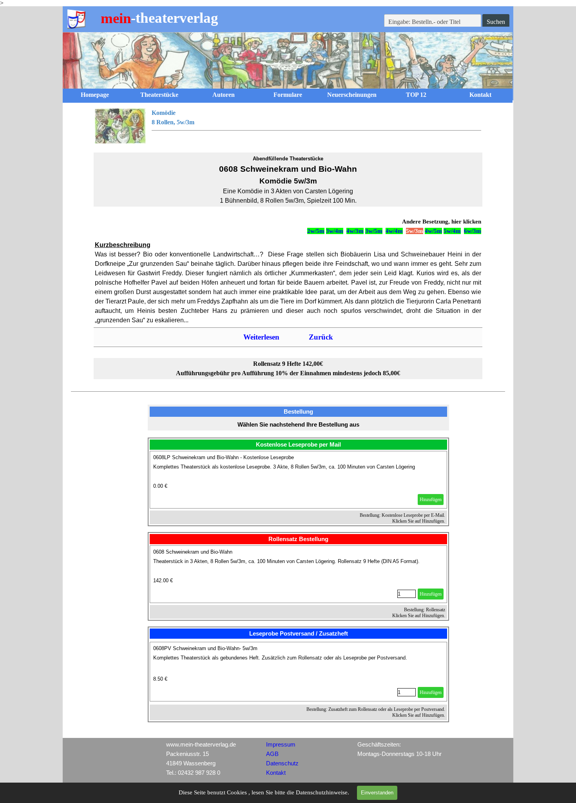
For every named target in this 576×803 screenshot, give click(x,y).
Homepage (95, 94)
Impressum (280, 744)
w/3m (474, 231)
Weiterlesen (261, 337)
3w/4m (334, 231)
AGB (272, 754)
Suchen (496, 21)
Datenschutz (282, 763)
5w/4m (452, 231)
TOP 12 (416, 94)
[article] (298, 480)
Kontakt (480, 94)
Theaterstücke (159, 94)
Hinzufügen (431, 499)
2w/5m (315, 231)
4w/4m (394, 231)
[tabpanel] (288, 126)
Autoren (223, 94)
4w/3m (355, 231)
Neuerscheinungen (352, 94)
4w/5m (433, 231)
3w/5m (373, 231)
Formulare (288, 94)
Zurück (321, 337)
